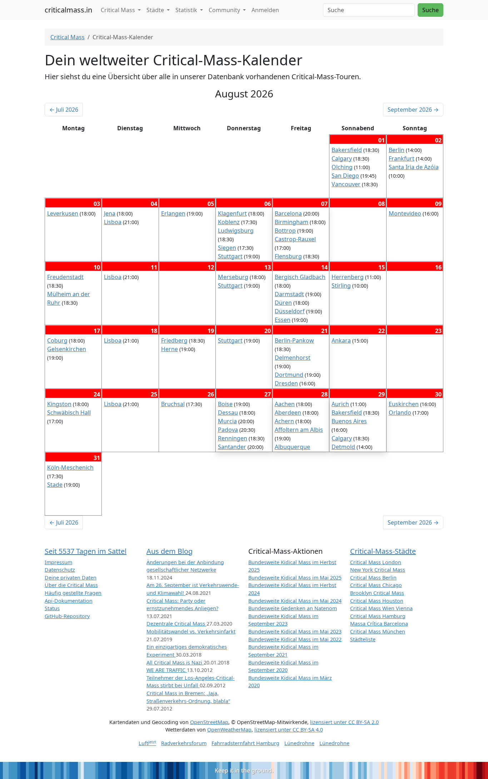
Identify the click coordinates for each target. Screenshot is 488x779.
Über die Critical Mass (71, 585)
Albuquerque (292, 447)
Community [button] (225, 10)
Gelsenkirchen (66, 349)
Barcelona (288, 213)
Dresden (286, 383)
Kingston (59, 404)
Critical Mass (67, 37)
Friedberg (174, 340)
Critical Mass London (375, 562)
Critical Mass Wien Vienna (381, 608)
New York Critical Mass (377, 569)
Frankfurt (401, 158)
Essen (282, 320)
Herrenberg (348, 277)
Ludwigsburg (236, 230)
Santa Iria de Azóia (414, 167)
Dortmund (289, 375)
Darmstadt (289, 294)
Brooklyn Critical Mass (377, 593)
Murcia (227, 421)
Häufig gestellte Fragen (73, 593)
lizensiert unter (344, 722)
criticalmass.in (68, 10)
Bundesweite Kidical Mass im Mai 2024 (295, 600)
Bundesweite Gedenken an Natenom (292, 608)
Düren (283, 303)
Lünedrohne (299, 743)
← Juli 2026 (63, 109)
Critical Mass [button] (118, 10)
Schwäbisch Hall (69, 412)
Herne (169, 349)
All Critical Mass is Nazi (175, 662)
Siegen (227, 248)
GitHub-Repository (67, 616)
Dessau (228, 412)
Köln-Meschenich (70, 467)
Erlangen (173, 213)
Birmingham (291, 222)
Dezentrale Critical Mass (176, 623)
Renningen (232, 438)
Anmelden (265, 10)
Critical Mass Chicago (376, 585)
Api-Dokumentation (69, 600)
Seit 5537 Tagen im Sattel (85, 551)
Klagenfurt (232, 213)
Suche (430, 10)
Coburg (57, 340)
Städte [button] (155, 10)
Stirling (341, 285)
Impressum (58, 562)
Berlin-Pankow (294, 340)
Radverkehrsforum (183, 743)
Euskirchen (404, 404)
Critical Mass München (377, 631)
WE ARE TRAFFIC (166, 670)
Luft (147, 743)
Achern (284, 421)
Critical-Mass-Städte (383, 551)
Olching (342, 167)
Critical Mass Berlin (373, 577)
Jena (109, 213)
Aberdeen (288, 412)
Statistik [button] (187, 10)
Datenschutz (60, 569)
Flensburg (288, 256)
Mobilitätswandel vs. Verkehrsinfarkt (190, 631)
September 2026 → (413, 109)
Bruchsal (173, 404)
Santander (232, 447)
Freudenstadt (65, 277)
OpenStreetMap (209, 722)
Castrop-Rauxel (295, 239)
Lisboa (112, 222)
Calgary (342, 158)
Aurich (340, 404)
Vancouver (346, 184)
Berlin (396, 150)
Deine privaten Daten (70, 577)
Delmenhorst (292, 357)
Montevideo (405, 213)
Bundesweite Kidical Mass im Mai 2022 (295, 639)
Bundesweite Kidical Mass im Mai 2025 (295, 577)
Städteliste (362, 639)
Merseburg (233, 277)
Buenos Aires (349, 421)
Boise (225, 404)
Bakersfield (347, 150)
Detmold (343, 447)
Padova (228, 430)
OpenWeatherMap (229, 729)
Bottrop (285, 230)
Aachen (285, 404)
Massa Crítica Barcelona (379, 623)
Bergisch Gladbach (300, 277)
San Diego (345, 175)
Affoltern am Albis (299, 430)
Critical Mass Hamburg (377, 616)
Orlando (400, 412)
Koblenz (229, 222)
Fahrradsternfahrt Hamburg (245, 743)
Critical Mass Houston (376, 600)
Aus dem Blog (169, 551)
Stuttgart (230, 256)
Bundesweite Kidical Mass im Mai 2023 (295, 631)
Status (52, 608)
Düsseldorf (290, 311)
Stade (55, 485)
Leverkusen (62, 213)
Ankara (341, 340)
